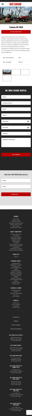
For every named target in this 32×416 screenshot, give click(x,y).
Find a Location (16, 304)
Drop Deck (16, 235)
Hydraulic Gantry (16, 270)
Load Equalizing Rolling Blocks (16, 280)
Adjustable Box (16, 263)
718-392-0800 (17, 396)
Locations (16, 306)
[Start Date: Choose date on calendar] (28, 121)
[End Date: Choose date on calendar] (28, 127)
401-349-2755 (17, 361)
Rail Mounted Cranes (16, 227)
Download (14, 194)
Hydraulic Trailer (16, 240)
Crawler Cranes (16, 220)
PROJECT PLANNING (16, 293)
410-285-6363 (17, 340)
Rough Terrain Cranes (16, 224)
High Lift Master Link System (16, 268)
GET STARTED (16, 154)
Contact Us (16, 303)
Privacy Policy (16, 307)
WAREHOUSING (16, 290)
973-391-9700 (17, 384)
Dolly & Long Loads (16, 234)
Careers (16, 321)
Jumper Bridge (16, 241)
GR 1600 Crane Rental (16, 31)
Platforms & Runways (16, 273)
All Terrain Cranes (16, 221)
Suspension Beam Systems (16, 250)
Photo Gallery (16, 296)
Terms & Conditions (16, 329)
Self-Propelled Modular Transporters (16, 246)
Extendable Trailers (16, 238)
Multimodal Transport (16, 265)
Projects (16, 292)
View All (16, 257)
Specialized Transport (16, 248)
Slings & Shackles (16, 278)
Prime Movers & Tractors (16, 244)
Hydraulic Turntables (16, 272)
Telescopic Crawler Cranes (16, 223)
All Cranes (16, 219)
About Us (16, 295)
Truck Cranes (16, 226)
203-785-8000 (17, 372)
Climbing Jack (16, 266)
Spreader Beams (16, 282)
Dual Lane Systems (16, 237)
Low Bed (16, 243)
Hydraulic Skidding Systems (16, 275)
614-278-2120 (17, 350)
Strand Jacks (16, 284)
